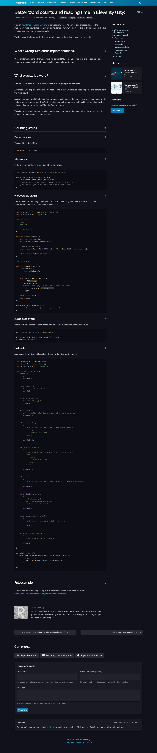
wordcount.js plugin (122, 47)
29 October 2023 (22, 18)
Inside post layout (121, 50)
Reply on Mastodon (91, 655)
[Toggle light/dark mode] (140, 3)
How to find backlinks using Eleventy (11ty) (46, 632)
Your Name (21, 671)
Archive (41, 2)
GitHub (89, 742)
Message (21, 687)
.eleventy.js (119, 44)
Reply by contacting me (58, 655)
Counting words (117, 38)
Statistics (51, 2)
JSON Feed (108, 2)
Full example (116, 56)
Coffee (72, 2)
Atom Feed (95, 2)
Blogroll (62, 2)
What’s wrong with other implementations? (120, 31)
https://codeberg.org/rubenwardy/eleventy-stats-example (40, 594)
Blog (32, 2)
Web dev (89, 18)
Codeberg (80, 742)
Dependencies (120, 41)
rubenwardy (21, 3)
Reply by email (28, 655)
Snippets (63, 18)
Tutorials (81, 18)
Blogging (72, 18)
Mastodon (69, 742)
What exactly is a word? (120, 35)
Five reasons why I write (126, 632)
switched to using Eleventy (35, 25)
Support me (117, 110)
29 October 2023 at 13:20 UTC (126, 722)
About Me (82, 2)
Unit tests (118, 53)
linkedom (49, 727)
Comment (22, 710)
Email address (91, 671)
